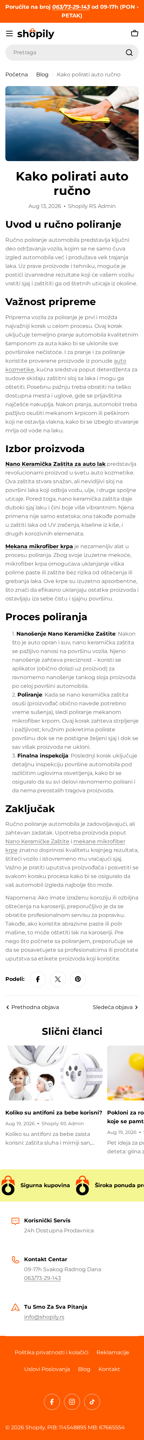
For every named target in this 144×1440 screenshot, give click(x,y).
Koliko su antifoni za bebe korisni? (53, 1112)
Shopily (35, 1427)
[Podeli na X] (58, 979)
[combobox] (72, 53)
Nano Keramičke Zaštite (37, 841)
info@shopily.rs (44, 1317)
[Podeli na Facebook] (38, 979)
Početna (16, 74)
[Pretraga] (129, 53)
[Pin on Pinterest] (78, 979)
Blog (42, 74)
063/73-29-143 (42, 1278)
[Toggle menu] (9, 33)
